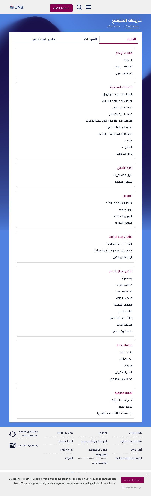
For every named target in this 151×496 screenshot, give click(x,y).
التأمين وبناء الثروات (120, 236)
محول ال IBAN (65, 432)
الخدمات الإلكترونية (61, 8)
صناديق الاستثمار (123, 181)
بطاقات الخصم (125, 311)
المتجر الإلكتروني (123, 372)
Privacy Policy (108, 483)
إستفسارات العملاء (28, 445)
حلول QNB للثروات (122, 175)
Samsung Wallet (123, 291)
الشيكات (128, 140)
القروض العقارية (123, 222)
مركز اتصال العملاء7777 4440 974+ (28, 433)
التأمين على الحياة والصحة (119, 244)
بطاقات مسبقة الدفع (121, 318)
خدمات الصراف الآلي (122, 107)
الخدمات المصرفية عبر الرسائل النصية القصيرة (109, 120)
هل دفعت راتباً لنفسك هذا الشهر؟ (114, 413)
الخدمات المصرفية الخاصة (129, 458)
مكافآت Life (124, 345)
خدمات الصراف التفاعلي (120, 114)
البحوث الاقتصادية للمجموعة (98, 452)
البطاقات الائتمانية (123, 304)
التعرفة (69, 458)
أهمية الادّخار (125, 406)
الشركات (90, 39)
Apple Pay (126, 278)
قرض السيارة (125, 209)
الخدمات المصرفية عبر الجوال (117, 94)
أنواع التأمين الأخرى (122, 257)
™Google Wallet (123, 285)
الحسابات (128, 59)
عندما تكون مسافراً (122, 331)
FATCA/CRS (66, 449)
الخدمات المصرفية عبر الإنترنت (117, 100)
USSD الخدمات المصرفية (119, 127)
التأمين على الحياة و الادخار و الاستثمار (113, 250)
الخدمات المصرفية (121, 87)
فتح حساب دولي (123, 73)
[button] (131, 487)
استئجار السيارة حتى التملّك (119, 202)
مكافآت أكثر (126, 359)
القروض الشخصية (123, 216)
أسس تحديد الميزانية (121, 400)
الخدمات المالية (124, 324)
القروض (127, 195)
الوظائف (103, 432)
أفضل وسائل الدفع (120, 271)
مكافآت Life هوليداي (121, 378)
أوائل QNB (136, 449)
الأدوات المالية (65, 441)
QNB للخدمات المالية (131, 441)
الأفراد (131, 39)
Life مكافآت (126, 352)
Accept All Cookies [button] (132, 480)
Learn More (20, 483)
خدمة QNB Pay (124, 298)
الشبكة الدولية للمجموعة (94, 441)
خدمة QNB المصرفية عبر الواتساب (114, 134)
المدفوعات (126, 147)
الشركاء (128, 365)
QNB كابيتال (135, 432)
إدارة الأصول (124, 167)
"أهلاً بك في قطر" (123, 66)
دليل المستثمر (44, 39)
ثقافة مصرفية (123, 393)
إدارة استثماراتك (124, 153)
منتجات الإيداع (124, 52)
